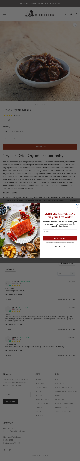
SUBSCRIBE (60, 238)
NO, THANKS (60, 246)
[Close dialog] (77, 205)
